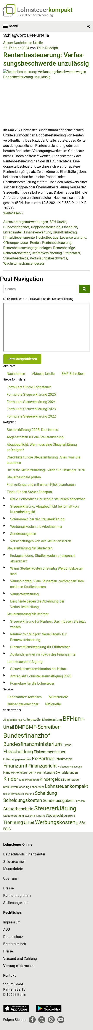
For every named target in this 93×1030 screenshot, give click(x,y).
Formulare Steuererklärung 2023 (31, 409)
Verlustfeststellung (24, 594)
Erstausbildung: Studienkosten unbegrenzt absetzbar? (42, 558)
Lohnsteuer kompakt (66, 786)
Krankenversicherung (16, 787)
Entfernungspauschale (17, 759)
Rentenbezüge (64, 248)
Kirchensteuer (70, 779)
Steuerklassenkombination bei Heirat (38, 669)
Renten (35, 243)
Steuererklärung (55, 808)
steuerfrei (30, 815)
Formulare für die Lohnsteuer (29, 387)
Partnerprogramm (17, 896)
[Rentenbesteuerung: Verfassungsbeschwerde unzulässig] (46, 98)
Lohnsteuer (37, 787)
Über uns (10, 878)
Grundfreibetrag (65, 232)
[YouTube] (60, 1019)
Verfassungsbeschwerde (48, 258)
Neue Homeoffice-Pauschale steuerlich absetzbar (47, 499)
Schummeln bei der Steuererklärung (37, 519)
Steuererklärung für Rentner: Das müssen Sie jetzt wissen (48, 624)
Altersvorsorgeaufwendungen (25, 222)
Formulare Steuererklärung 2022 (31, 416)
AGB (6, 929)
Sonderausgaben (23, 534)
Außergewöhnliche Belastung (42, 720)
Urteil (29, 822)
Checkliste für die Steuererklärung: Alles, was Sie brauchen (43, 460)
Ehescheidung (18, 751)
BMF (20, 727)
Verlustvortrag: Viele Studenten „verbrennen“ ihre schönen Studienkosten (47, 584)
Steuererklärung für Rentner (27, 614)
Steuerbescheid (18, 809)
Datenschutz (13, 937)
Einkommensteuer (49, 752)
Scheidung (46, 793)
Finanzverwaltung (37, 232)
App (20, 720)
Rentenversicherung (47, 253)
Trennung (13, 822)
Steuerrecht (54, 815)
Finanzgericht (42, 766)
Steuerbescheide (15, 258)
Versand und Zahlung (20, 959)
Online (6, 794)
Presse (8, 888)
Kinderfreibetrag (29, 779)
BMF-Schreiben (73, 374)
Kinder (10, 779)
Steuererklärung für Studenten (29, 548)
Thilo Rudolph (47, 48)
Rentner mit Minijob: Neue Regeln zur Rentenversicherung (38, 637)
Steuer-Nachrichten (17, 43)
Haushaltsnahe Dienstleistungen (56, 772)
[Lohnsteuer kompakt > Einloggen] (88, 26)
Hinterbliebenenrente (19, 237)
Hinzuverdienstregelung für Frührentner (40, 647)
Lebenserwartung (73, 237)
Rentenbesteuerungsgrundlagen (27, 248)
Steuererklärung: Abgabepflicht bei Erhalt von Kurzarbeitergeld (44, 509)
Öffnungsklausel (16, 243)
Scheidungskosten (22, 800)
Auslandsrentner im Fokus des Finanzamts (42, 654)
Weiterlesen (13, 213)
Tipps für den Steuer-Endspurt (29, 492)
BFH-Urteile (58, 222)
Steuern (40, 815)
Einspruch (69, 227)
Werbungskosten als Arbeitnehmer (36, 527)
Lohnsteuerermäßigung (24, 662)
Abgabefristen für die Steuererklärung (35, 437)
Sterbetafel (71, 253)
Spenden (80, 801)
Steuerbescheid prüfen (24, 477)
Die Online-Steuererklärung (35, 15)
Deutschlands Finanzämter (24, 854)
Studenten (69, 816)
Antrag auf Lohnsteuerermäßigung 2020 (41, 676)
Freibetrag (63, 766)
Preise (8, 951)
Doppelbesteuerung (46, 227)
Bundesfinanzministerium (32, 744)
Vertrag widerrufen (18, 966)
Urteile (38, 43)
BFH (68, 718)
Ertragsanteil (12, 232)
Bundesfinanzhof (16, 227)
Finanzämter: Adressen (24, 697)
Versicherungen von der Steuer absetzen (40, 541)
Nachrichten (16, 374)
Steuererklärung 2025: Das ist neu (32, 430)
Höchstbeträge (47, 237)
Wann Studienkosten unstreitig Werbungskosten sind (46, 571)
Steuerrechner (14, 862)
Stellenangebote (15, 903)
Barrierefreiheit (14, 944)
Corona (67, 745)
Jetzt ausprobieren (22, 359)
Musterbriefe (58, 697)
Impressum (12, 922)
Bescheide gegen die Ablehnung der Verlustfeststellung (37, 604)
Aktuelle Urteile (43, 374)
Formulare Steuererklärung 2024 (31, 402)
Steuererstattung (13, 815)
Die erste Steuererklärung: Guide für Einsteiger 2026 (46, 470)
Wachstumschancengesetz (23, 263)
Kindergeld (50, 779)
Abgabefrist (10, 719)
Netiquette (53, 704)
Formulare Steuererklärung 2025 (31, 394)
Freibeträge (75, 766)
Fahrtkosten (63, 759)
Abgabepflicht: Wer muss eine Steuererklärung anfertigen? (42, 447)
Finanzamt (15, 766)
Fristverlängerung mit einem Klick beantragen (41, 485)
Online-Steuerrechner (22, 704)
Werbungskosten (55, 822)
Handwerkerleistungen (18, 772)
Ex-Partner (43, 758)
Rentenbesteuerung (57, 243)
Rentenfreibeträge (16, 253)
